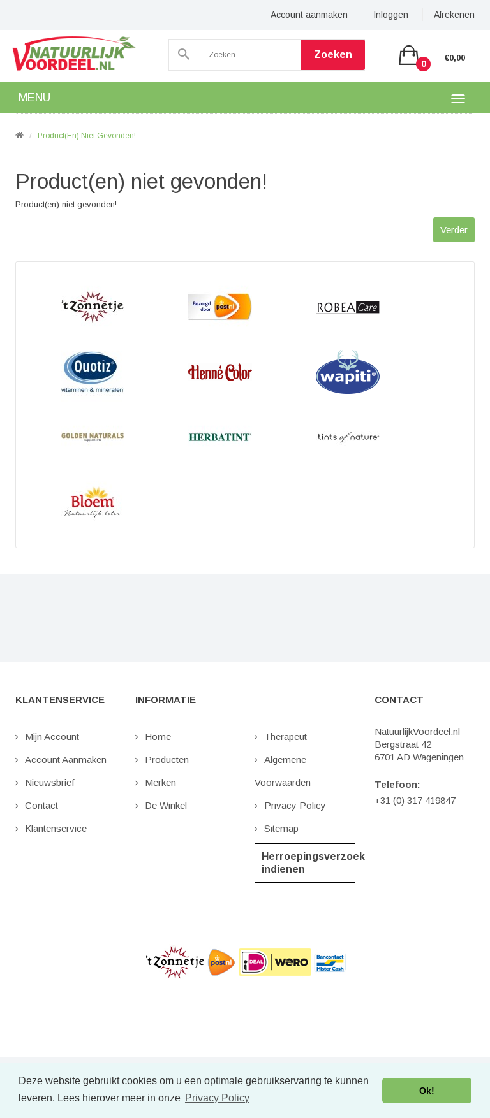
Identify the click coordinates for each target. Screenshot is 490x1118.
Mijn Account (52, 736)
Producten (167, 759)
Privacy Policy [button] (217, 1098)
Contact (41, 805)
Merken (160, 782)
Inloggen (390, 15)
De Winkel (166, 805)
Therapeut (285, 736)
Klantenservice (56, 828)
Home (158, 736)
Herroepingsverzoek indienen (308, 863)
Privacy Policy (295, 805)
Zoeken (333, 54)
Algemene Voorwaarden (283, 771)
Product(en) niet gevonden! (87, 135)
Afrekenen (454, 15)
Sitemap (281, 828)
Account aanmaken (309, 15)
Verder (454, 229)
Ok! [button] (426, 1090)
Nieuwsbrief (50, 782)
